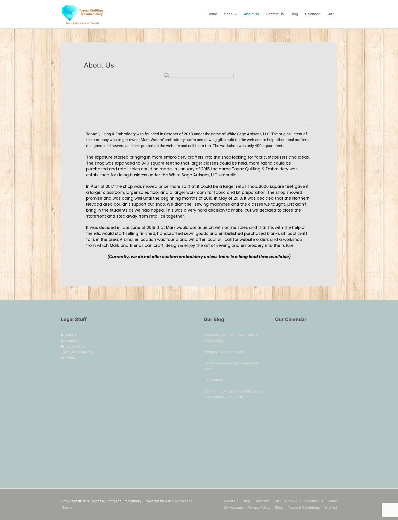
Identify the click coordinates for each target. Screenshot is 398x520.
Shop (228, 14)
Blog (294, 14)
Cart (330, 14)
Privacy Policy (259, 507)
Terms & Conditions (304, 507)
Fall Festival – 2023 (219, 380)
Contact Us (275, 14)
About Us (251, 14)
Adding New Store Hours (224, 352)
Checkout (293, 501)
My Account (233, 507)
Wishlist (330, 507)
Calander (312, 14)
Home (212, 14)
